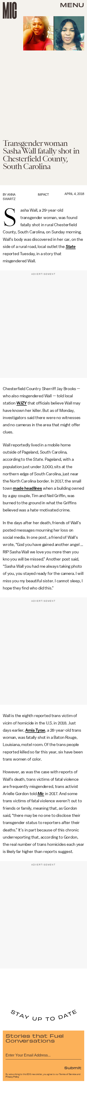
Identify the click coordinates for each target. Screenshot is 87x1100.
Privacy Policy (12, 1077)
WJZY (21, 403)
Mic (41, 794)
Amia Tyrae (35, 730)
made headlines (27, 488)
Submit (72, 1067)
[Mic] (10, 10)
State (71, 246)
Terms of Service (67, 1074)
